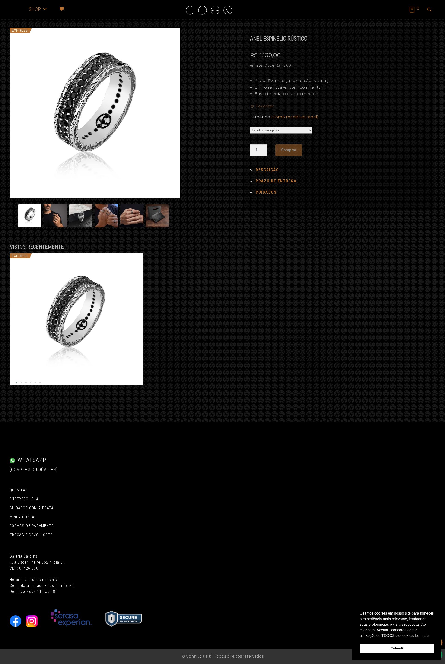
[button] (429, 10)
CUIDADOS (266, 192)
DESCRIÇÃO (267, 170)
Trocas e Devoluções (31, 535)
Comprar (288, 149)
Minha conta (22, 517)
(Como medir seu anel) (294, 116)
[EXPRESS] (76, 319)
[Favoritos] (62, 9)
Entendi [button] (397, 648)
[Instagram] (32, 621)
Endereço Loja (24, 499)
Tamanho (284, 116)
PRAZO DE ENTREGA (276, 181)
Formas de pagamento (32, 526)
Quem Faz (19, 490)
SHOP (35, 9)
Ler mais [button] (422, 636)
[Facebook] (15, 621)
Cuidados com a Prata (32, 508)
